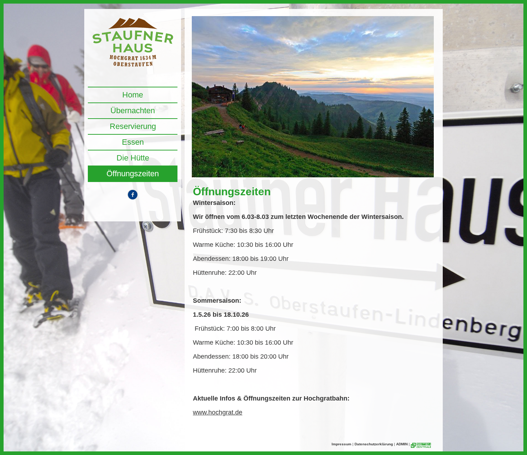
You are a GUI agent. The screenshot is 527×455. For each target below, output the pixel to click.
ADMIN (402, 444)
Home (132, 94)
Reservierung (133, 126)
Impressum (341, 444)
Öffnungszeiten (132, 173)
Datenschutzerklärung (374, 444)
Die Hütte (133, 157)
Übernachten (132, 110)
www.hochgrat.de (217, 412)
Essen (133, 142)
